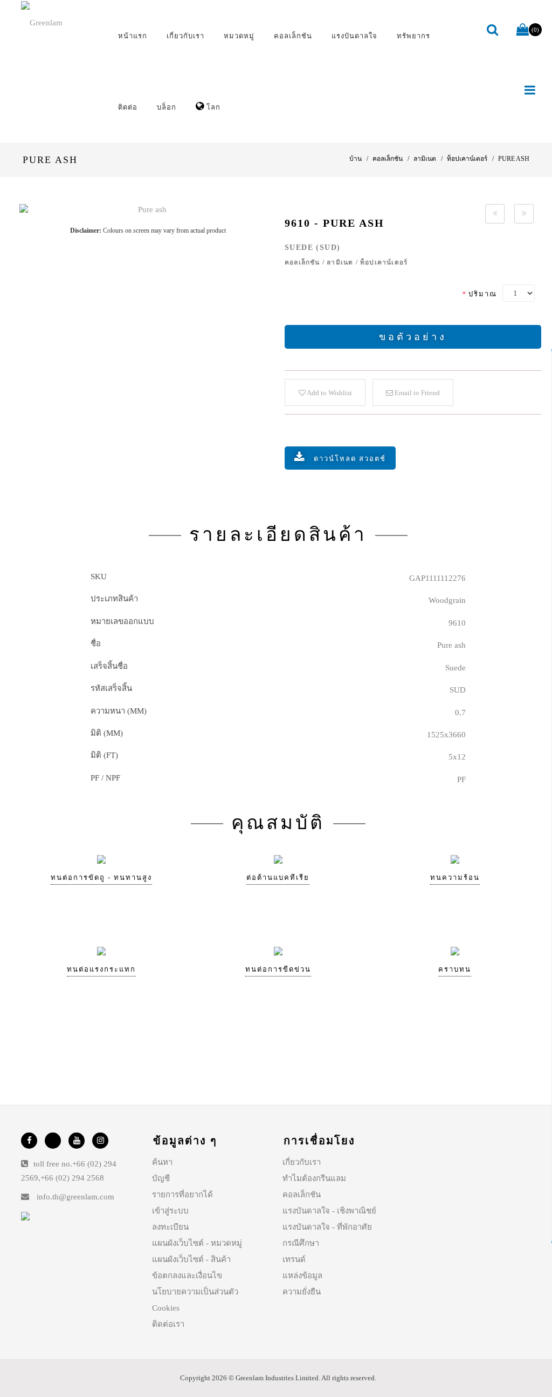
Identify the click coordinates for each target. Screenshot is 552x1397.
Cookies (166, 1308)
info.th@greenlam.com (75, 1196)
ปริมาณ (479, 294)
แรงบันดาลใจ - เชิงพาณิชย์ (329, 1210)
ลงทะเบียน (170, 1227)
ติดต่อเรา (168, 1324)
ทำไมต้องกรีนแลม (314, 1178)
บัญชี (161, 1178)
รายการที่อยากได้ (182, 1194)
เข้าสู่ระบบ (170, 1210)
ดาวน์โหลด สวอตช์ (350, 459)
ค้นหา (162, 1162)
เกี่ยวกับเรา (301, 1162)
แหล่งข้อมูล (302, 1275)
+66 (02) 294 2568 (72, 1178)
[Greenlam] (60, 22)
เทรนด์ (294, 1259)
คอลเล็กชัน (301, 1194)
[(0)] (522, 30)
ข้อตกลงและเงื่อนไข (187, 1275)
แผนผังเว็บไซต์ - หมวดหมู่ (197, 1243)
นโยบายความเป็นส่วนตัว (195, 1291)
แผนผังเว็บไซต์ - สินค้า (191, 1259)
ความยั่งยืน (301, 1291)
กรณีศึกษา (300, 1243)
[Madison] (495, 213)
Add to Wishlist (329, 393)
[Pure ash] (147, 209)
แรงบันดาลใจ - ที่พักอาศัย (327, 1227)
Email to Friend (416, 393)
